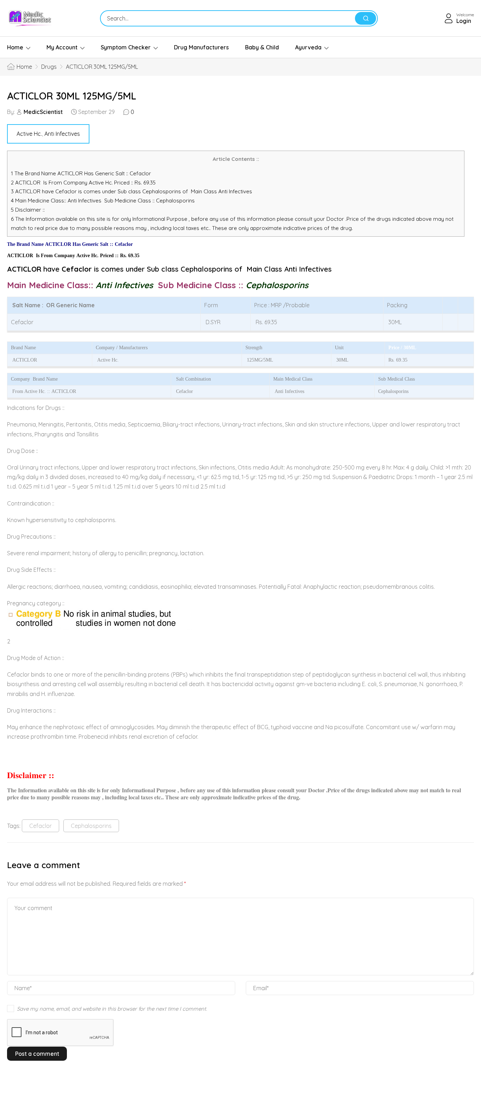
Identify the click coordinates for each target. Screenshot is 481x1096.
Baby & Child (262, 47)
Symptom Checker (126, 47)
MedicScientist (43, 111)
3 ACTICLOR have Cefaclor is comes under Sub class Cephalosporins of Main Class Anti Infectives (131, 191)
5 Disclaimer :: (28, 209)
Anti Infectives (62, 133)
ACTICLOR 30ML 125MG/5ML (71, 96)
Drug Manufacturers (201, 47)
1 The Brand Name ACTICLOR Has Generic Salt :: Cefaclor (81, 173)
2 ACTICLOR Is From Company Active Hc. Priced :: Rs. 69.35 (83, 182)
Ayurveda (308, 47)
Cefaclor (40, 825)
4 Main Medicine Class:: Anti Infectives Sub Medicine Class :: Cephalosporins (103, 200)
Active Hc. (29, 133)
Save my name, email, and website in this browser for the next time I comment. (112, 1008)
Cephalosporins (91, 825)
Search (365, 18)
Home (15, 47)
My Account (61, 47)
